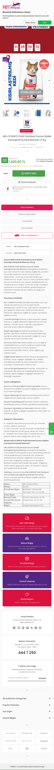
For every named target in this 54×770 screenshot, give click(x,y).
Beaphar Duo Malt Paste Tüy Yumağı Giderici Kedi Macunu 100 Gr (29, 188)
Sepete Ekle (30, 173)
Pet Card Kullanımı (29, 235)
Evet (45, 22)
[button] (5, 80)
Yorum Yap (39, 147)
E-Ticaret (19, 766)
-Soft (12, 766)
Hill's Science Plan (21, 246)
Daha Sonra (30, 22)
